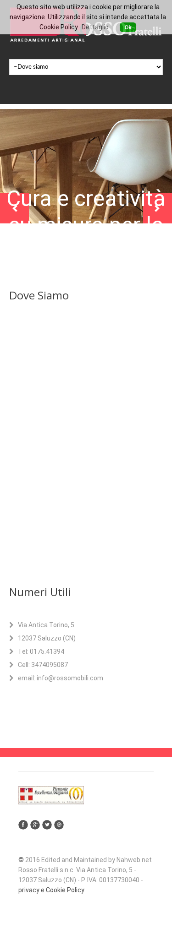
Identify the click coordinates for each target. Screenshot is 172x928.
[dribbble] (59, 825)
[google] (35, 825)
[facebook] (23, 825)
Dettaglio (95, 27)
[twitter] (47, 825)
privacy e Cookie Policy (51, 890)
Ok (128, 27)
